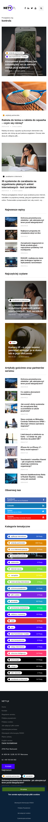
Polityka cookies (7, 722)
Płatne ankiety (7, 737)
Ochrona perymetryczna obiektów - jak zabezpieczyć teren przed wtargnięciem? (32, 220)
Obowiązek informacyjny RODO (13, 733)
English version (7, 740)
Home (4, 707)
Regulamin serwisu (8, 714)
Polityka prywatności (9, 718)
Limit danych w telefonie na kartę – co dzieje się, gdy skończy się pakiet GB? (32, 436)
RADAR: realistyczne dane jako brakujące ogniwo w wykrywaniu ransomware (32, 260)
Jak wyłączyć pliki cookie (10, 725)
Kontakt (4, 711)
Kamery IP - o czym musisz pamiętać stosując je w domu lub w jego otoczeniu (25, 350)
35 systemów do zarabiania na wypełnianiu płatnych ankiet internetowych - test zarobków (19, 184)
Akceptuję (23, 789)
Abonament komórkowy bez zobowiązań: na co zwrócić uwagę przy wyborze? (21, 64)
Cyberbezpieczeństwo (9, 729)
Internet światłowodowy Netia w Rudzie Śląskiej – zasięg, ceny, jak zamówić (33, 477)
